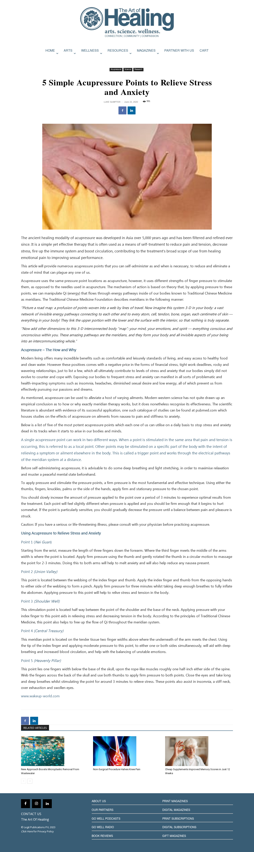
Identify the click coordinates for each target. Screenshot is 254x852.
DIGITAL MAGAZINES (176, 810)
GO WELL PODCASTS (106, 818)
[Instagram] (36, 803)
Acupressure (116, 69)
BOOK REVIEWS (102, 836)
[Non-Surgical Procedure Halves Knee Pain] (127, 751)
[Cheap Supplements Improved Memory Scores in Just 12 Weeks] (199, 751)
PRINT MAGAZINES (175, 801)
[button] (229, 59)
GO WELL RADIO (103, 827)
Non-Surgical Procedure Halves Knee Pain (116, 769)
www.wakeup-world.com (40, 696)
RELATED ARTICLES (35, 728)
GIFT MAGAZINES (174, 836)
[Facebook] (122, 110)
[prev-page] (23, 781)
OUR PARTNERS (102, 810)
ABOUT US (99, 801)
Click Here (27, 831)
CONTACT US (31, 814)
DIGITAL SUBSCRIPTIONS (179, 827)
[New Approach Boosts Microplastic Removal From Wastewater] (55, 751)
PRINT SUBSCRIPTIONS (178, 818)
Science (128, 69)
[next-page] (29, 781)
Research (138, 69)
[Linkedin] (132, 110)
